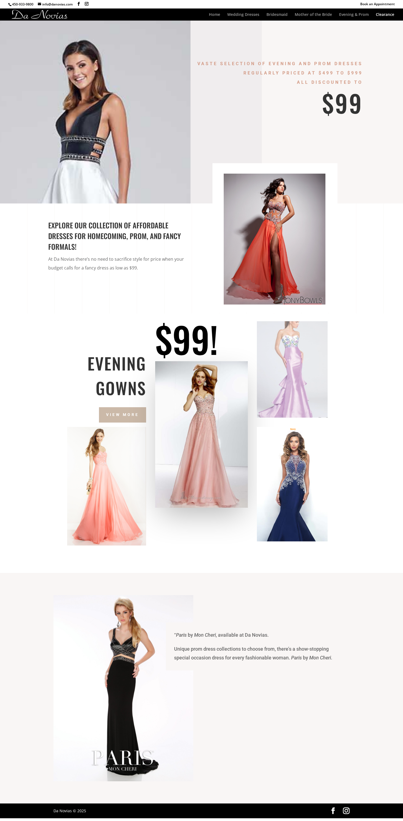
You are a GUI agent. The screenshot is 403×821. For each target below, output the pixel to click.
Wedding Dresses (243, 15)
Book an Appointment (377, 4)
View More (122, 414)
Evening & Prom (354, 15)
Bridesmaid (277, 15)
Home (214, 15)
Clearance (385, 15)
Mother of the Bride (313, 15)
